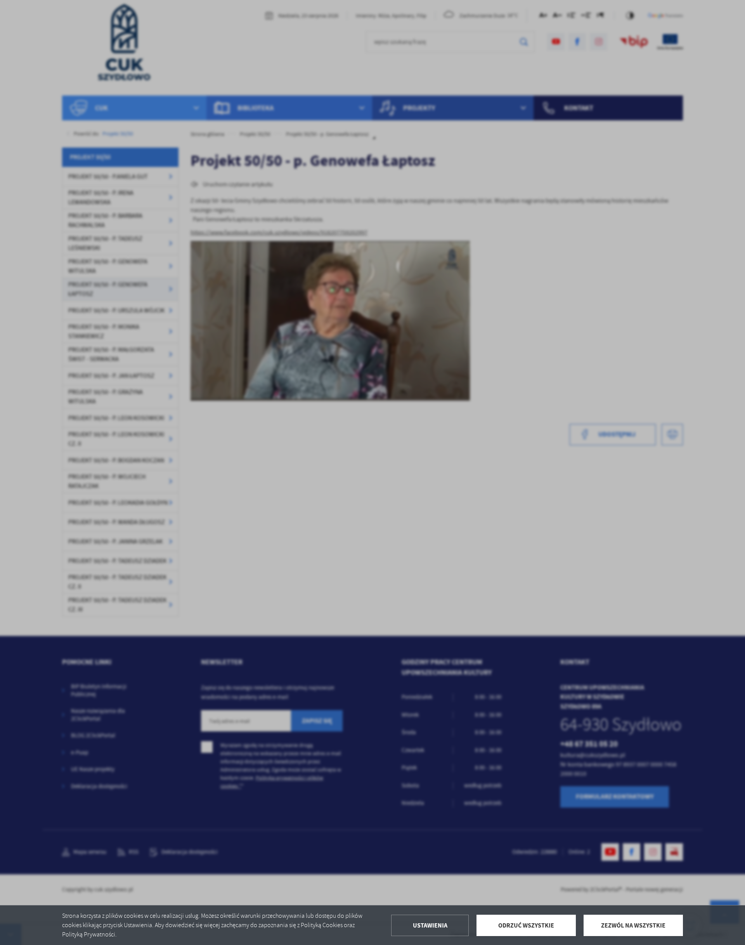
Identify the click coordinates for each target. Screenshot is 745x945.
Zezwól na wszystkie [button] (633, 925)
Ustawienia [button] (430, 925)
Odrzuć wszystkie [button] (526, 925)
